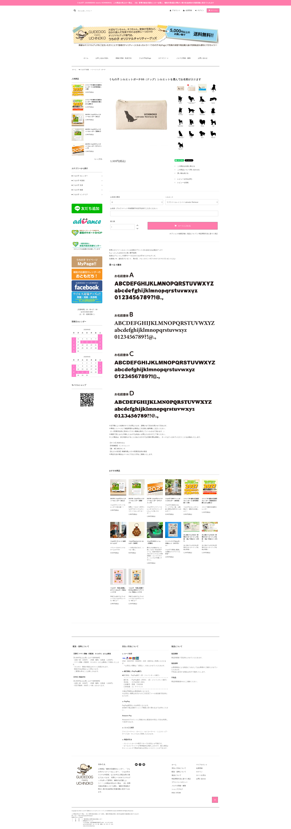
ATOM (178, 793)
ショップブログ (177, 789)
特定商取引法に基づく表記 (208, 234)
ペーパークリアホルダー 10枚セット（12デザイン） (173, 543)
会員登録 (189, 10)
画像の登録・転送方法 (124, 58)
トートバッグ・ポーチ (98, 69)
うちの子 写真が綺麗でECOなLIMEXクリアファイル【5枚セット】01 (136, 590)
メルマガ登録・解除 (183, 58)
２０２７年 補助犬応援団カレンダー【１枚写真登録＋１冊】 (93, 87)
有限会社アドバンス (88, 820)
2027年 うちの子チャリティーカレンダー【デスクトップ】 (93, 146)
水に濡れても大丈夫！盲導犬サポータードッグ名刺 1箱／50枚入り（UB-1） (191, 538)
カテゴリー (162, 58)
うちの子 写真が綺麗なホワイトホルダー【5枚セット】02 (118, 590)
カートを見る (201, 775)
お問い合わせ (202, 58)
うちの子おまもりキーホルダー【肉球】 (136, 542)
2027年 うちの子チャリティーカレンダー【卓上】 (93, 115)
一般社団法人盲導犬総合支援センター (92, 819)
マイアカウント (201, 765)
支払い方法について (179, 768)
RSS (173, 793)
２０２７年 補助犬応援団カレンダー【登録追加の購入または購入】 (93, 102)
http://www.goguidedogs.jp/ (85, 815)
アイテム (214, 10)
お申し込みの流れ (102, 58)
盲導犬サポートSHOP (77, 817)
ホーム (86, 58)
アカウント (176, 10)
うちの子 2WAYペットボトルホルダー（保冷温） (172, 499)
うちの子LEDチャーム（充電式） (154, 542)
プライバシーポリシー (180, 782)
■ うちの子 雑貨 (84, 69)
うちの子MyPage (145, 58)
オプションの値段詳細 (177, 234)
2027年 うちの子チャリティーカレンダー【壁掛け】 (93, 130)
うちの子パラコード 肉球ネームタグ (118, 542)
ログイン (201, 10)
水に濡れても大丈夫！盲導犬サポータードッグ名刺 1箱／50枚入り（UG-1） (210, 538)
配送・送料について (179, 772)
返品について (192, 234)
